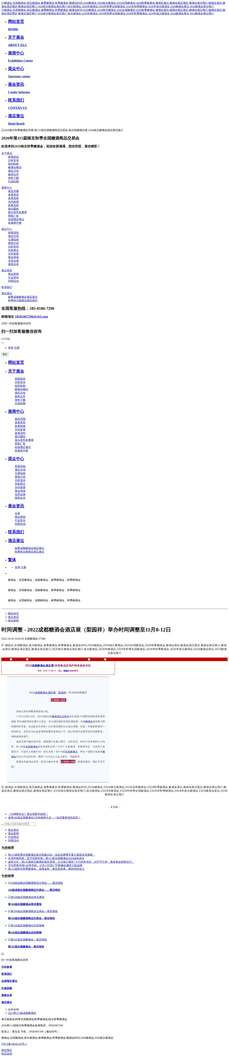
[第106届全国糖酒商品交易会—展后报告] (33, 911)
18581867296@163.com (31, 316)
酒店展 (50, 665)
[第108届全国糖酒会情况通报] (26, 897)
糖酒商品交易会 (60, 716)
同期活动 (13, 840)
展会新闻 (13, 620)
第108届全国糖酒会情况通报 (25, 904)
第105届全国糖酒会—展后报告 (26, 946)
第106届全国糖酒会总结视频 (25, 932)
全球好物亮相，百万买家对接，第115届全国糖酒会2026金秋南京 (46, 858)
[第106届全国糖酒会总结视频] (26, 925)
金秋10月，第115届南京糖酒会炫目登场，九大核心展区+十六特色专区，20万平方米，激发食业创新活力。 (71, 861)
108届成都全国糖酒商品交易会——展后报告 (34, 890)
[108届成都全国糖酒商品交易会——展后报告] (35, 883)
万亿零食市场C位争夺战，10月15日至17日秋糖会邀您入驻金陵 (45, 865)
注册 (16, 347)
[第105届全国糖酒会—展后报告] (27, 939)
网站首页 (16, 362)
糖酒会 (89, 721)
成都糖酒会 (39, 665)
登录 (10, 347)
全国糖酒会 (31, 746)
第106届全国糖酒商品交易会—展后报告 (31, 918)
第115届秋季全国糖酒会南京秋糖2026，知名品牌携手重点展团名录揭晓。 (51, 854)
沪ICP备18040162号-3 (13, 1044)
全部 (17, 513)
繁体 (5, 354)
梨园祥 (66, 670)
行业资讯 (13, 837)
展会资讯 (13, 617)
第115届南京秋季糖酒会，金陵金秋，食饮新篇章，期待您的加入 (46, 868)
